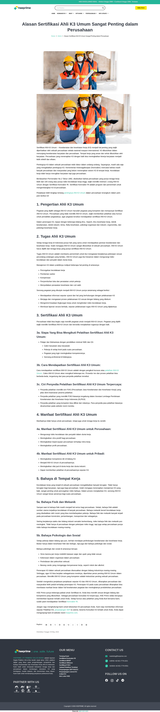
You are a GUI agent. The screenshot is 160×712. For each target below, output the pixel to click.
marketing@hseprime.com (118, 656)
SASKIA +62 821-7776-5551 (119, 666)
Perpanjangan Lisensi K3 (68, 672)
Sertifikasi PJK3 (64, 665)
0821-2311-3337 (83, 711)
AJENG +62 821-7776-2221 (119, 661)
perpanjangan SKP (62, 610)
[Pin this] (64, 624)
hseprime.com (72, 613)
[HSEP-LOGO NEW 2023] (22, 8)
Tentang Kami (64, 656)
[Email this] (46, 624)
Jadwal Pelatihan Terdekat (68, 667)
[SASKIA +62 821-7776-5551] (107, 666)
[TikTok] (117, 680)
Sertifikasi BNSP (65, 660)
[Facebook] (106, 680)
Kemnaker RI (72, 602)
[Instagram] (112, 680)
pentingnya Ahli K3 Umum (74, 193)
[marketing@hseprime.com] (107, 656)
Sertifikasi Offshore (66, 663)
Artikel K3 (62, 674)
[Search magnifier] (103, 8)
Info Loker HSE (64, 676)
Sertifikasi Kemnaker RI (67, 658)
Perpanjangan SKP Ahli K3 (68, 669)
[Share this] (51, 624)
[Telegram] (122, 680)
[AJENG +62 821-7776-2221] (107, 661)
